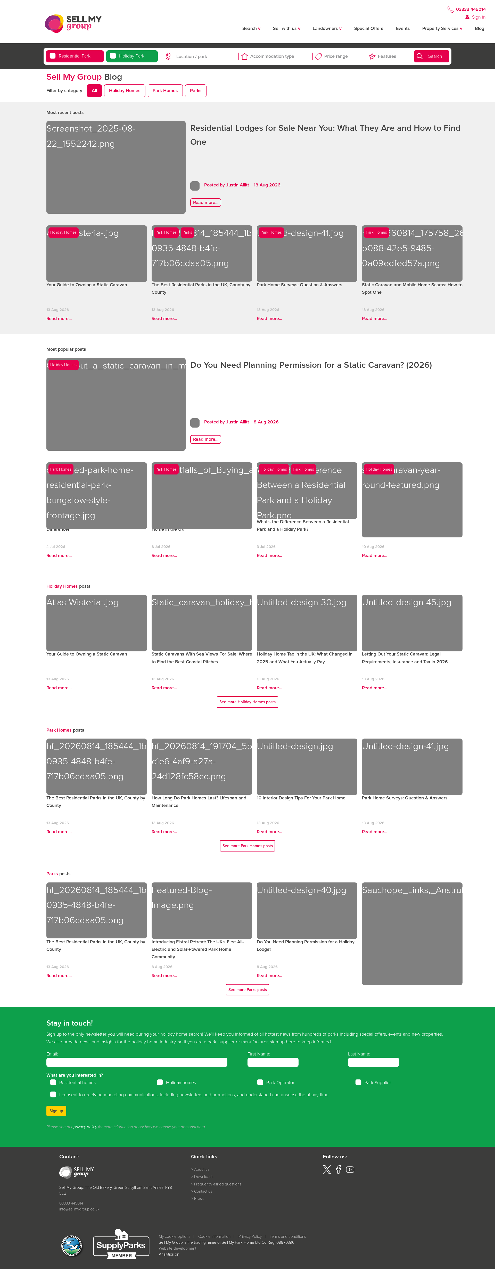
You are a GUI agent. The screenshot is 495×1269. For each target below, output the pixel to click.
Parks (196, 90)
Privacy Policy (250, 1236)
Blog (479, 28)
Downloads (203, 1177)
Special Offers (368, 28)
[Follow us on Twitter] (327, 1172)
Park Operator (280, 1082)
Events (403, 28)
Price (336, 56)
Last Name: (359, 1054)
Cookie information (214, 1236)
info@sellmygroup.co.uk (79, 1209)
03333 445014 (471, 9)
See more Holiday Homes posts (247, 702)
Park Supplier (378, 1082)
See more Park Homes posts (247, 846)
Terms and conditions (288, 1236)
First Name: (259, 1054)
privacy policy (85, 1127)
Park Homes (165, 90)
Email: (52, 1054)
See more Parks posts (247, 990)
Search (435, 56)
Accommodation (272, 56)
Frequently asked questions (217, 1184)
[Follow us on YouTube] (350, 1172)
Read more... (205, 202)
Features (387, 56)
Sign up (56, 1111)
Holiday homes (181, 1082)
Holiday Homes (125, 90)
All (94, 90)
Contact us (203, 1191)
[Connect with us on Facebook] (338, 1172)
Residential (74, 56)
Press (199, 1198)
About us (201, 1169)
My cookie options (174, 1236)
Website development (177, 1248)
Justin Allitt (237, 185)
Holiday (131, 56)
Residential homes (77, 1082)
